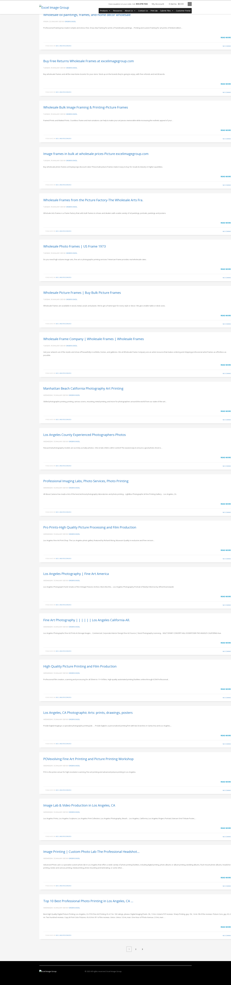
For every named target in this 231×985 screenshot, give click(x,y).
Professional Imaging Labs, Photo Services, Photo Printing (85, 481)
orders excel (70, 21)
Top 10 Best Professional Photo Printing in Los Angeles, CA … (88, 901)
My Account (158, 4)
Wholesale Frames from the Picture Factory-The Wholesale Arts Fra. (93, 200)
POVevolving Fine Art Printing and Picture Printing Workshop (88, 759)
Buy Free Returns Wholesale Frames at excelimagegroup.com (88, 61)
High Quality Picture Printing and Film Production (80, 666)
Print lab (154, 10)
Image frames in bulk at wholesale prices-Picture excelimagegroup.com (96, 153)
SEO (57, 46)
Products (104, 10)
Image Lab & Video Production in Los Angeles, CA (79, 805)
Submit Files (165, 10)
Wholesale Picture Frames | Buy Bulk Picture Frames (82, 292)
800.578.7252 (142, 4)
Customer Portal (183, 10)
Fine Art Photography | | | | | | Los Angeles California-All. (86, 620)
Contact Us (143, 10)
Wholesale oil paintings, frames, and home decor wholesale (87, 14)
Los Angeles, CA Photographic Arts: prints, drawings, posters (88, 712)
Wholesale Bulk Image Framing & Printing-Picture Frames (85, 107)
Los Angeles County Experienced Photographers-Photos (84, 434)
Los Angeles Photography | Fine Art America (76, 573)
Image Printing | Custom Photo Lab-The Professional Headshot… (91, 851)
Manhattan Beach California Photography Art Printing (83, 388)
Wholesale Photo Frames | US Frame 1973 (74, 246)
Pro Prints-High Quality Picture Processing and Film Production (89, 527)
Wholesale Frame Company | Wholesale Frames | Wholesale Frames (93, 339)
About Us (129, 10)
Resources (117, 10)
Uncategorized (65, 46)
